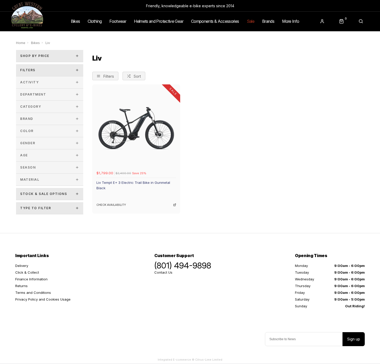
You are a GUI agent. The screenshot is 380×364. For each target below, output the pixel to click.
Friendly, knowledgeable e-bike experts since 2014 (190, 6)
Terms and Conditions (33, 292)
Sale (250, 21)
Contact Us (163, 272)
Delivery (21, 266)
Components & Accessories (215, 21)
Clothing (95, 21)
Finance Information (31, 279)
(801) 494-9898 (182, 265)
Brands (268, 21)
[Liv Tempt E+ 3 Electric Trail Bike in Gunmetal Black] (136, 128)
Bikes (75, 21)
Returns (21, 286)
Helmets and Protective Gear (158, 21)
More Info (290, 21)
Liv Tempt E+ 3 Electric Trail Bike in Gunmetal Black (133, 185)
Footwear (117, 21)
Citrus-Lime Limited (208, 359)
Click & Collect (27, 272)
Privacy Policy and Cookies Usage (43, 299)
